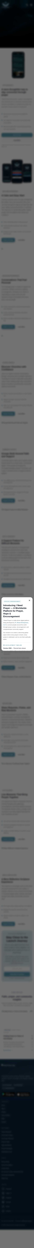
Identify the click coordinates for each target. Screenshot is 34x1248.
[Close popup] (29, 600)
